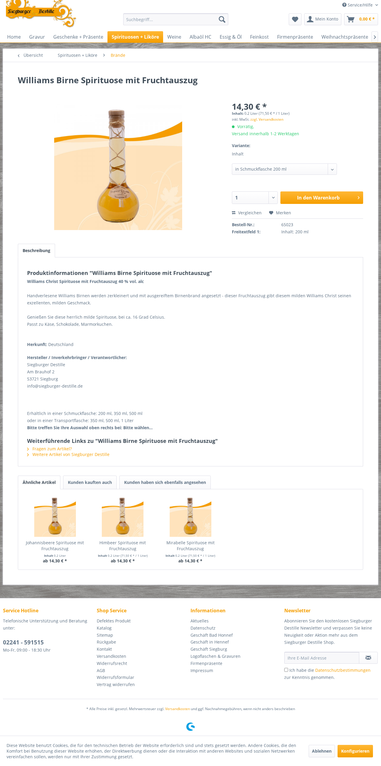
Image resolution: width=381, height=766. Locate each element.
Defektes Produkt (114, 621)
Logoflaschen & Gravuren (215, 656)
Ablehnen (322, 751)
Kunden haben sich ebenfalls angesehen (165, 482)
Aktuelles (199, 621)
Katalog (104, 628)
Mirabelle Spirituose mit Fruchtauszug (190, 545)
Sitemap (105, 635)
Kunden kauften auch (90, 482)
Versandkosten (111, 656)
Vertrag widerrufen (116, 684)
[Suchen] (222, 19)
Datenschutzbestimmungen (343, 670)
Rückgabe (106, 642)
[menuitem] (175, 19)
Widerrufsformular (115, 677)
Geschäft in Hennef (209, 642)
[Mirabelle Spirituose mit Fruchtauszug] (190, 516)
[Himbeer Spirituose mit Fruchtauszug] (123, 516)
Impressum (201, 670)
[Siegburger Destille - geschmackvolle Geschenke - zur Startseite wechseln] (41, 14)
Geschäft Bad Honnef (211, 635)
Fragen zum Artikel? (51, 449)
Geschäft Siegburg (208, 649)
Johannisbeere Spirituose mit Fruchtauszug (55, 545)
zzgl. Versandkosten (266, 119)
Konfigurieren (355, 751)
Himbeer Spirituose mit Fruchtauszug (122, 545)
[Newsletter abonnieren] (368, 658)
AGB (101, 670)
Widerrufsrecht (112, 663)
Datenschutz (203, 628)
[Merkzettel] (295, 19)
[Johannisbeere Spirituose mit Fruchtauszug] (55, 516)
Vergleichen (249, 213)
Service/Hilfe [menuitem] (360, 5)
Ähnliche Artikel (39, 482)
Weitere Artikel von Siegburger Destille (70, 454)
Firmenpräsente (206, 663)
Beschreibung (36, 250)
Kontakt (104, 649)
